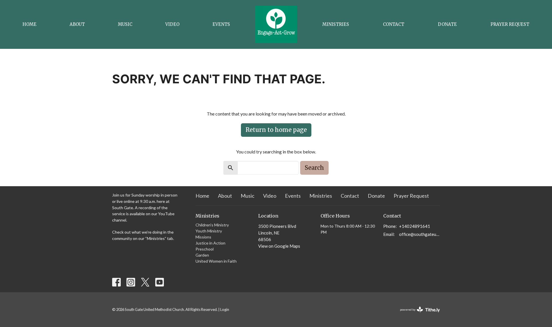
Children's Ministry (212, 224)
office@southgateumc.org (419, 234)
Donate (447, 24)
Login (224, 309)
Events (221, 24)
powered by (417, 314)
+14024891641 (414, 226)
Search (314, 167)
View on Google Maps (279, 246)
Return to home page (276, 129)
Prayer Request (509, 24)
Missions (203, 236)
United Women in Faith (216, 261)
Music (125, 24)
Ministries (335, 24)
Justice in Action (210, 243)
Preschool (204, 249)
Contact (393, 24)
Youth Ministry (208, 230)
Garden (202, 255)
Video (172, 24)
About (77, 24)
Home (29, 24)
